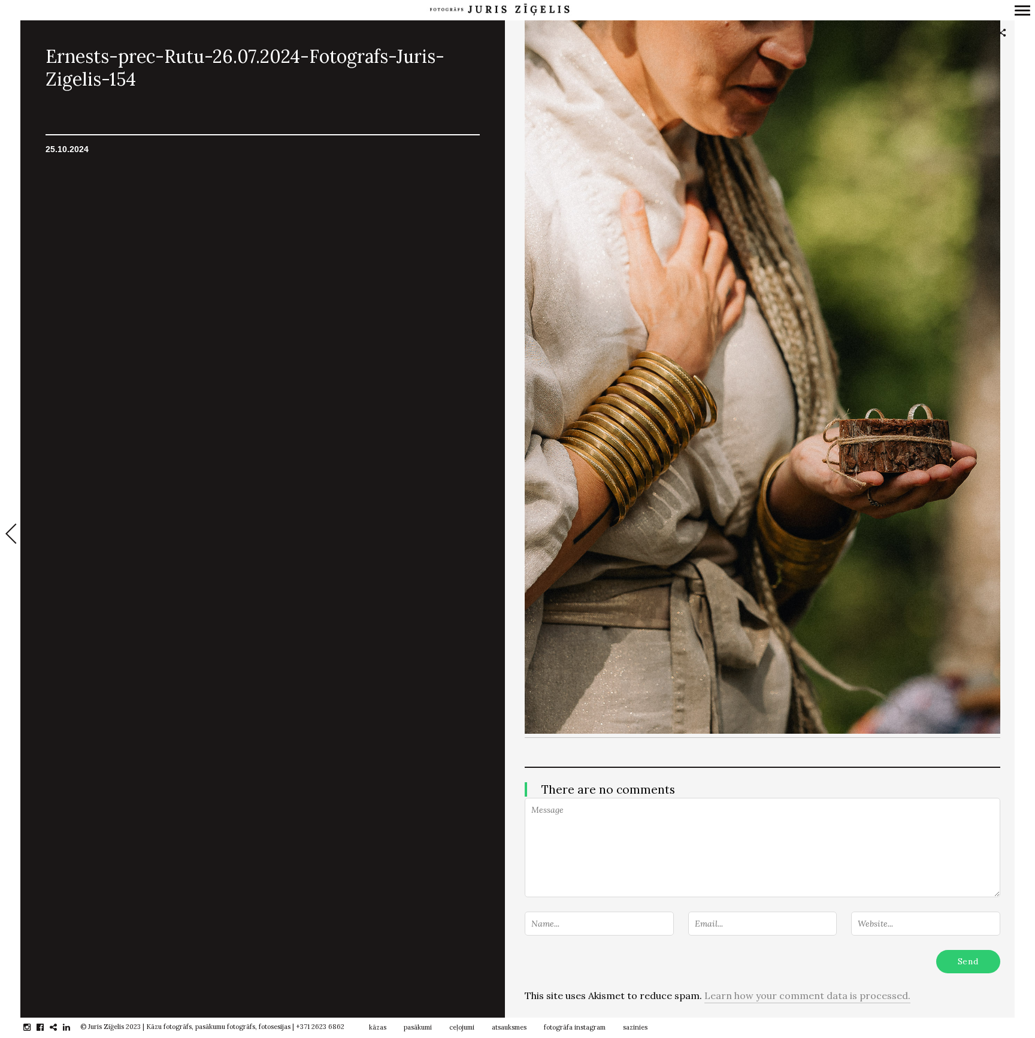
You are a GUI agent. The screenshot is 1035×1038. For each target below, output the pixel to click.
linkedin (72, 1027)
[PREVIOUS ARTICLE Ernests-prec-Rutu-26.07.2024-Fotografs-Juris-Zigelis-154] (10, 534)
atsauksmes (509, 1027)
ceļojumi (461, 1027)
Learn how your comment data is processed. (807, 995)
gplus (59, 1027)
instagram (33, 1027)
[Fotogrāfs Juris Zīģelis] (499, 10)
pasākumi (418, 1027)
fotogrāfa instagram (575, 1027)
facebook (46, 1027)
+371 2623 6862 (320, 1026)
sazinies (635, 1027)
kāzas (377, 1027)
